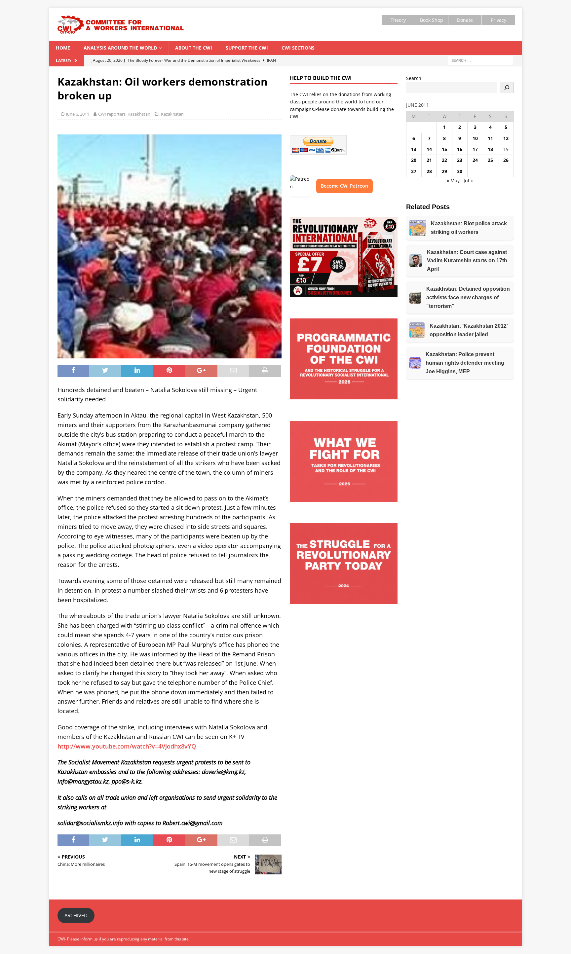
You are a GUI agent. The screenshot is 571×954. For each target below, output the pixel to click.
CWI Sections (298, 48)
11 (490, 138)
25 (490, 160)
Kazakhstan (172, 114)
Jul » (468, 180)
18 (490, 149)
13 (413, 149)
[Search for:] (481, 60)
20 (413, 160)
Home (63, 48)
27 (413, 171)
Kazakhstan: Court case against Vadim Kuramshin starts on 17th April (467, 260)
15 (444, 149)
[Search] (507, 87)
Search (413, 78)
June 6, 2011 (77, 114)
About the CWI (193, 48)
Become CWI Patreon (344, 186)
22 (444, 160)
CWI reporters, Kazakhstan (124, 114)
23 (459, 160)
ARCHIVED (76, 915)
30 (459, 171)
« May (453, 180)
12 (506, 138)
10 (475, 138)
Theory (398, 20)
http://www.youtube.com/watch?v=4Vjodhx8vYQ (126, 746)
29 (444, 171)
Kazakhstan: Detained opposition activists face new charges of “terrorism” (468, 297)
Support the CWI (247, 48)
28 (429, 171)
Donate (465, 20)
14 (429, 149)
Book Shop (431, 20)
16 (459, 149)
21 (429, 160)
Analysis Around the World (120, 48)
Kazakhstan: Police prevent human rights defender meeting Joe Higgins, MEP (465, 362)
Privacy (498, 20)
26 (506, 160)
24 (475, 160)
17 (475, 149)
